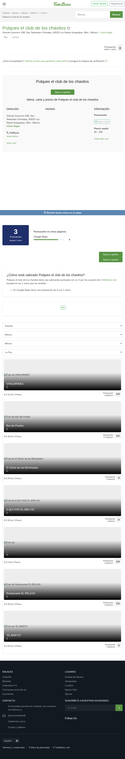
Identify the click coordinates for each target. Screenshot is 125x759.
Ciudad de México (74, 677)
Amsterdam (71, 681)
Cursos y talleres (16, 727)
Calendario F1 (9, 685)
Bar (5, 37)
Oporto (68, 694)
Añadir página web (101, 139)
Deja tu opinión (62, 92)
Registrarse (117, 3)
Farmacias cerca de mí (14, 689)
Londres (69, 685)
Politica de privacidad (39, 747)
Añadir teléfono (12, 136)
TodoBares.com (109, 280)
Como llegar (106, 32)
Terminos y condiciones (13, 747)
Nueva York (71, 689)
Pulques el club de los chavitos (34, 27)
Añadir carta (11, 143)
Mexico (15, 13)
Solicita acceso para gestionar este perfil (45, 61)
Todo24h (6, 677)
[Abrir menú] (4, 3)
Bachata (6, 681)
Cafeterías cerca (16, 721)
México (25, 13)
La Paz (43, 13)
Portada (5, 13)
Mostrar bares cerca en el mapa (64, 212)
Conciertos (8, 694)
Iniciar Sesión (99, 3)
